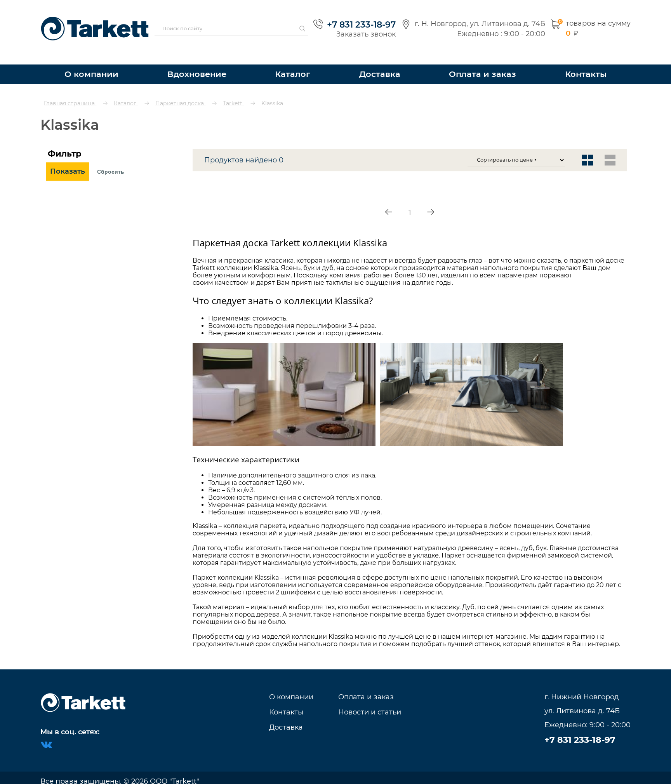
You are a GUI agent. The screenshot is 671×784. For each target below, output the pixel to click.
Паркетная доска (180, 89)
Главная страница (70, 89)
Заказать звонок (362, 27)
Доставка (384, 60)
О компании (91, 60)
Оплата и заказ (485, 60)
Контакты (585, 60)
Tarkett (233, 89)
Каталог (297, 60)
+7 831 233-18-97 (357, 17)
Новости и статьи (369, 704)
